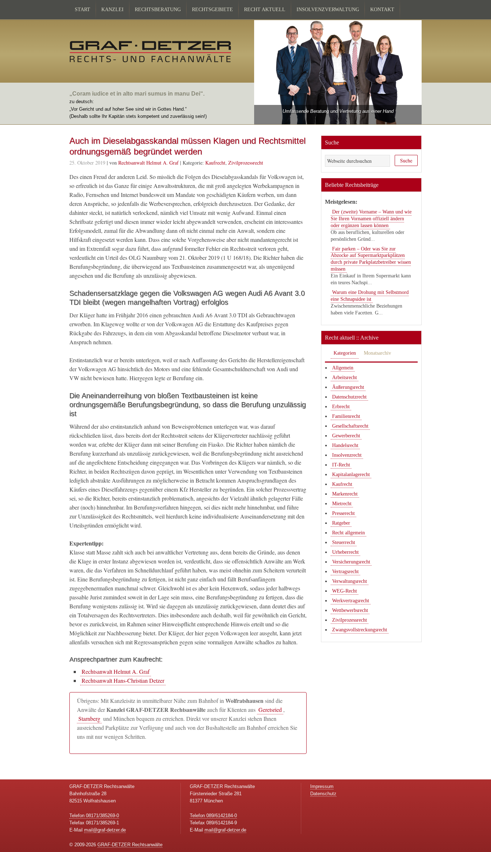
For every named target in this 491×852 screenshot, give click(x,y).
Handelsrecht (345, 445)
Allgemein (342, 367)
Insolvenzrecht (347, 455)
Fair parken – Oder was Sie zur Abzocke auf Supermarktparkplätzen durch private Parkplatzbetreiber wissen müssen (371, 259)
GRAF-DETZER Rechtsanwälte (129, 844)
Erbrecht (341, 406)
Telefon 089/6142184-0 (213, 815)
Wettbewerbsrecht (350, 610)
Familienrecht (346, 416)
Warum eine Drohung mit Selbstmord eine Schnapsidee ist (370, 296)
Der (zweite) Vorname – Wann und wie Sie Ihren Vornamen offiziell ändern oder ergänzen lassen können (371, 218)
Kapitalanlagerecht (351, 474)
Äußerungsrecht (348, 387)
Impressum (322, 786)
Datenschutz (323, 793)
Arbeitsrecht (344, 377)
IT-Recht (341, 465)
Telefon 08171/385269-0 (94, 815)
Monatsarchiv (377, 353)
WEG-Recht (344, 591)
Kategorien (345, 353)
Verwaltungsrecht (349, 581)
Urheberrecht (345, 552)
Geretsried (270, 709)
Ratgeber (341, 523)
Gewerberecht (346, 435)
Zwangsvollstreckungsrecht (359, 629)
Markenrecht (345, 494)
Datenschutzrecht (349, 397)
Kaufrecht (215, 162)
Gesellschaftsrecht (350, 426)
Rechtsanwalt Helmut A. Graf (116, 671)
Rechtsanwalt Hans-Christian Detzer (123, 680)
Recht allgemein (348, 532)
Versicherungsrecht (351, 562)
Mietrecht (342, 503)
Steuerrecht (343, 542)
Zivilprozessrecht (245, 162)
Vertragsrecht (345, 571)
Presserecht (343, 513)
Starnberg (89, 718)
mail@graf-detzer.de (105, 830)
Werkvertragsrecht (350, 600)
